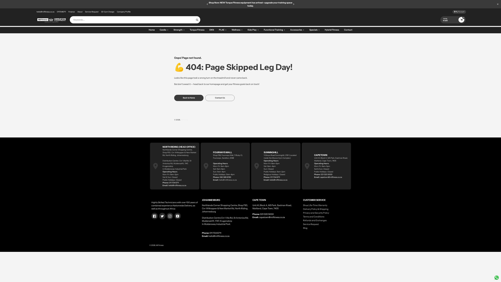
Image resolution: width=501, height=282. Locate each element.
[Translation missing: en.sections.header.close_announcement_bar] (497, 4)
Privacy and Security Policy (316, 213)
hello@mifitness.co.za (45, 12)
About (79, 12)
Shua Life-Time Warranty (315, 205)
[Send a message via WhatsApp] (497, 278)
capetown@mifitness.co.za (331, 177)
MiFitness (184, 120)
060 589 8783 (225, 177)
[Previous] (207, 4)
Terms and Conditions (313, 216)
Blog (305, 228)
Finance (71, 12)
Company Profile (124, 12)
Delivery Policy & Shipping (315, 209)
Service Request (92, 12)
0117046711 (61, 12)
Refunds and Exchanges (315, 220)
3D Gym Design (107, 12)
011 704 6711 (174, 182)
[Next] (293, 4)
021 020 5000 (326, 174)
